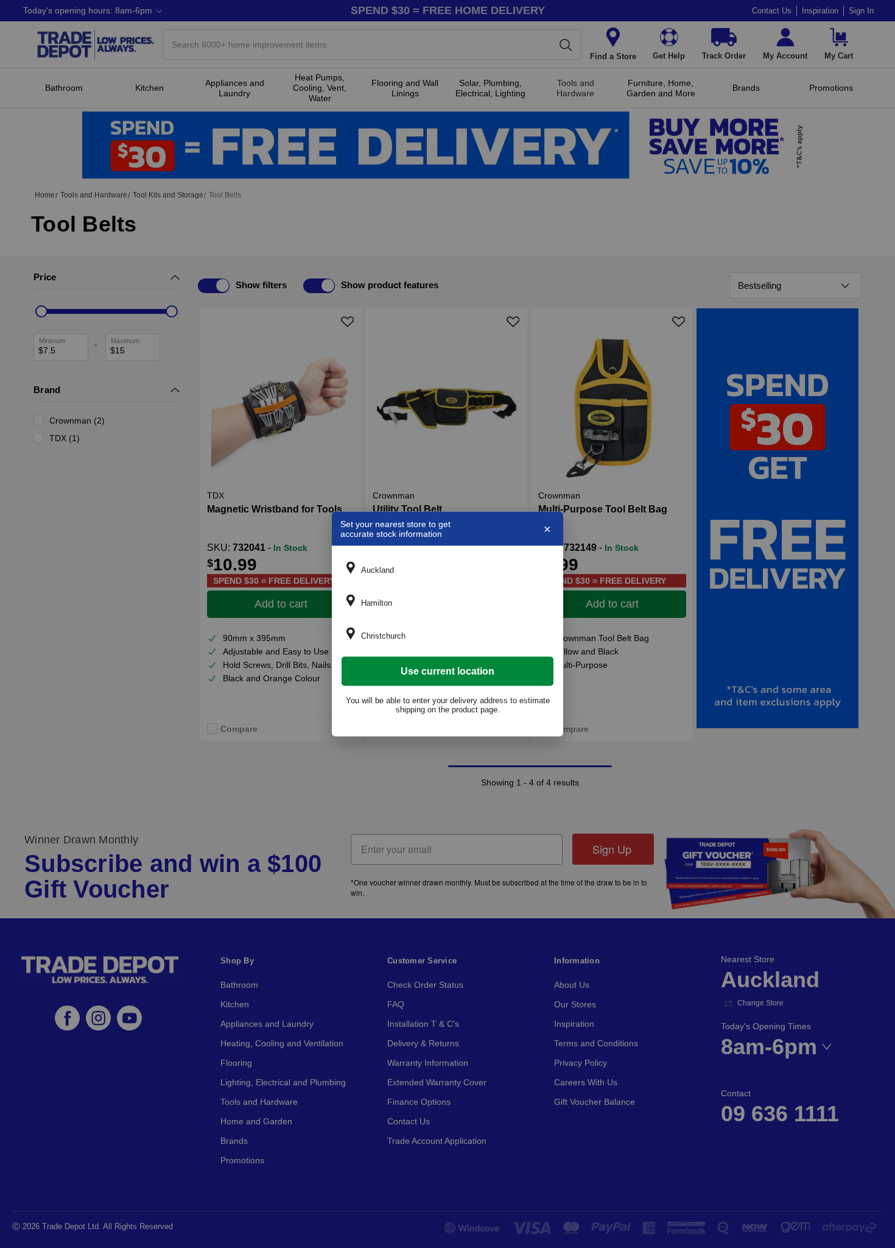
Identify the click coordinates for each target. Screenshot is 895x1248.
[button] (447, 570)
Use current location (447, 671)
